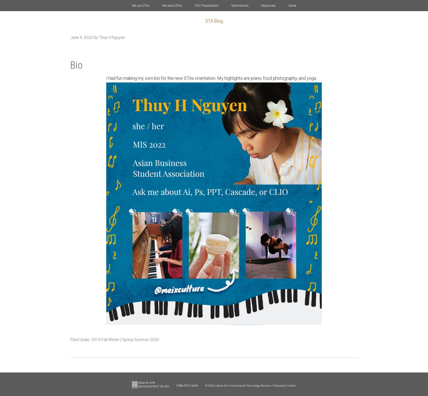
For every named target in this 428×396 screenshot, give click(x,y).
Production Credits (284, 385)
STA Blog (214, 21)
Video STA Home (187, 385)
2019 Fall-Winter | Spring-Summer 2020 (125, 339)
